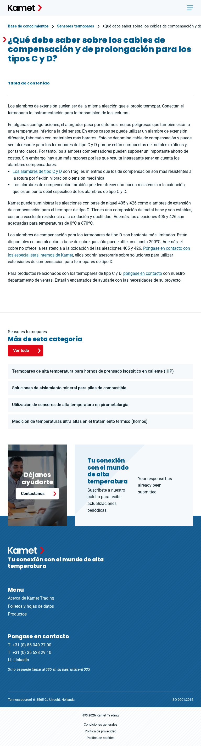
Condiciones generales (101, 724)
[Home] (25, 8)
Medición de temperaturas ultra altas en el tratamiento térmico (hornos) (80, 421)
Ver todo (21, 350)
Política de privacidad (100, 731)
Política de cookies (101, 738)
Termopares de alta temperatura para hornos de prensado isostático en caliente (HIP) (93, 371)
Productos (17, 614)
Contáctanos (32, 493)
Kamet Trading (108, 715)
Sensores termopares (75, 26)
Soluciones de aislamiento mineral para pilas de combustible (69, 387)
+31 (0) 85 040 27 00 (32, 644)
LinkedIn (21, 659)
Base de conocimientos (28, 26)
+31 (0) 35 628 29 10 (32, 652)
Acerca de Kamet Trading (31, 598)
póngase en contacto (142, 273)
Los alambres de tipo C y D (37, 171)
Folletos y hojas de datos (31, 606)
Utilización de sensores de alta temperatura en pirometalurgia (70, 404)
